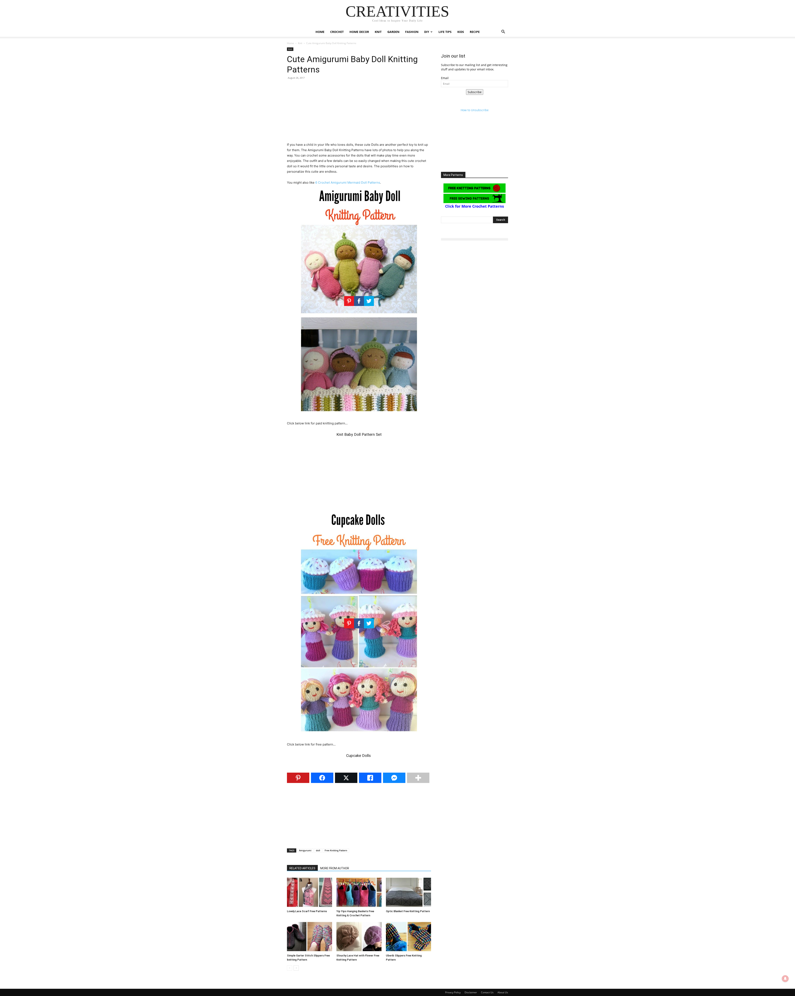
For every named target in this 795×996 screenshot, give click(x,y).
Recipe (475, 32)
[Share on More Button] (418, 778)
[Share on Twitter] (346, 778)
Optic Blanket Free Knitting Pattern (408, 911)
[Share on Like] (370, 778)
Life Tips (445, 32)
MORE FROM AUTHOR (334, 868)
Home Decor (359, 32)
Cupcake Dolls (359, 755)
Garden (393, 32)
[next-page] (296, 968)
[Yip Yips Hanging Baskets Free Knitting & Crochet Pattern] (359, 892)
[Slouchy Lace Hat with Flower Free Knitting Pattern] (359, 936)
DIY (426, 32)
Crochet (337, 32)
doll (318, 850)
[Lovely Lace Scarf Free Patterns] (309, 892)
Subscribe (475, 92)
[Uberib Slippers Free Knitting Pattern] (408, 936)
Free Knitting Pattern (336, 850)
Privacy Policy (453, 992)
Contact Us (487, 992)
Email (445, 78)
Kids (460, 32)
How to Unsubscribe (475, 110)
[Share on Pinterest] (298, 778)
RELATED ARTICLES (302, 868)
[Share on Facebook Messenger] (394, 778)
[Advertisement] (359, 113)
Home (320, 32)
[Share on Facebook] (322, 778)
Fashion (411, 32)
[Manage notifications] (785, 978)
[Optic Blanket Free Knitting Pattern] (408, 892)
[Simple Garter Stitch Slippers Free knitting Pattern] (309, 936)
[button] (503, 32)
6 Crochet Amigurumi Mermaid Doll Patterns (347, 182)
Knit (378, 32)
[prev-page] (289, 968)
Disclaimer (471, 992)
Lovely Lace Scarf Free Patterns (307, 911)
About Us (502, 992)
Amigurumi (305, 850)
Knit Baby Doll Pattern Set (359, 434)
